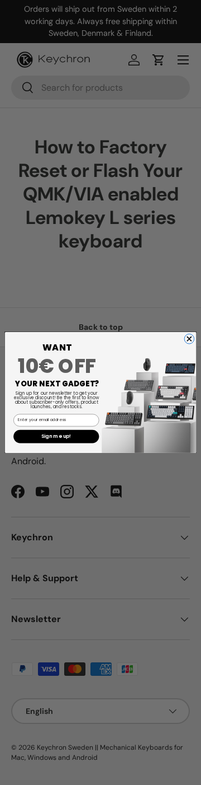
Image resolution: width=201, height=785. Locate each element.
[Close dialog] (189, 339)
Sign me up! (56, 436)
